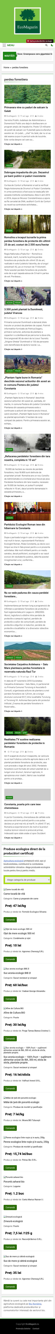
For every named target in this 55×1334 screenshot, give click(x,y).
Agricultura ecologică (13, 861)
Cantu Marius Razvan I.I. (33, 1199)
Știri (25, 733)
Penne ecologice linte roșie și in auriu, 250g (26, 1141)
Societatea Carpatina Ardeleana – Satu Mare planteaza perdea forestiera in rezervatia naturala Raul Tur (26, 668)
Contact (36, 1329)
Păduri (9, 101)
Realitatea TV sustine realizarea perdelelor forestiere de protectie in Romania (24, 743)
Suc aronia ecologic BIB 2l (17, 973)
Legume (16, 1186)
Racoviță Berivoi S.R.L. (32, 1239)
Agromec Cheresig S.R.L (33, 951)
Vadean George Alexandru (33, 991)
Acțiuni (10, 302)
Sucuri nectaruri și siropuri (25, 978)
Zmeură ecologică (13, 1221)
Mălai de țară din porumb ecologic (21, 1102)
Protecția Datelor (23, 1329)
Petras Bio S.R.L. (29, 1160)
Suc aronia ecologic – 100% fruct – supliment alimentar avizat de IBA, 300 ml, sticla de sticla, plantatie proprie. (27, 1059)
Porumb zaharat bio (14, 1181)
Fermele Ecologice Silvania (34, 912)
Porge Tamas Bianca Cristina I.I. (36, 1031)
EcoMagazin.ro (32, 1324)
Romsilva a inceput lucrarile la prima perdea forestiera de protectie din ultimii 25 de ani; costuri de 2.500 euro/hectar (27, 241)
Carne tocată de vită (14, 893)
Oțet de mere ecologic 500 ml (19, 933)
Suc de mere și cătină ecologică (20, 1260)
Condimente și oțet (21, 938)
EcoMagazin (12, 116)
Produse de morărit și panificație (27, 1107)
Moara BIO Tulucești (31, 1120)
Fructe (16, 1017)
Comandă (10, 919)
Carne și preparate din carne (25, 898)
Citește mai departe (12, 144)
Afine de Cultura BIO (14, 1012)
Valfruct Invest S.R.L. (31, 1080)
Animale (10, 657)
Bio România (35, 1303)
